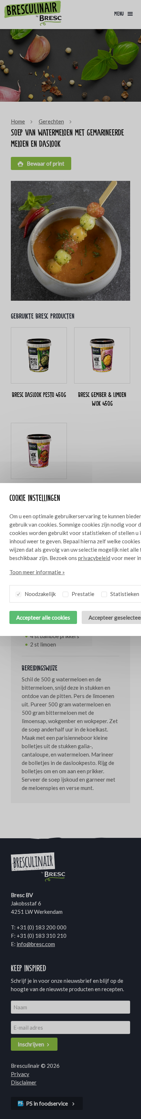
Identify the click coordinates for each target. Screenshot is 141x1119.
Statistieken (124, 594)
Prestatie (82, 594)
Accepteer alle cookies (43, 617)
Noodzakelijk (40, 594)
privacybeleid (94, 558)
